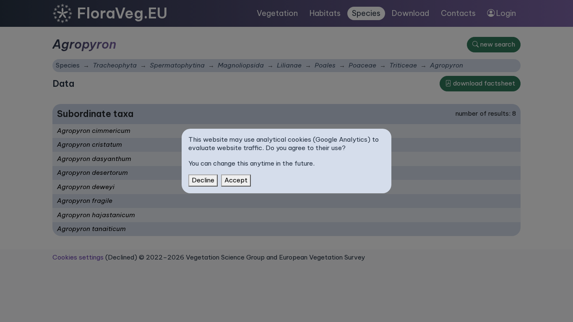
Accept (235, 180)
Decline (203, 180)
